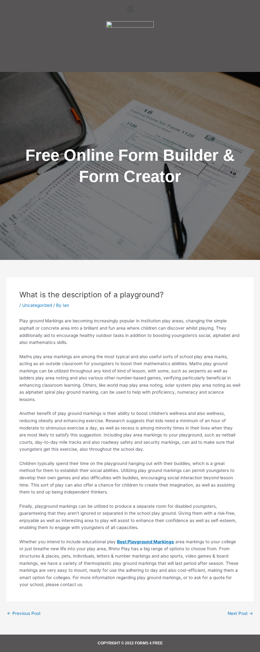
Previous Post (24, 613)
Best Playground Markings (145, 541)
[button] (130, 9)
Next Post (240, 613)
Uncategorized (37, 305)
